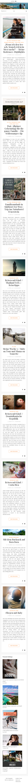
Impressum (18, 780)
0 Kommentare (18, 54)
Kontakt (17, 778)
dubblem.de (11, 780)
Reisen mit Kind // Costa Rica (14, 483)
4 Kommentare (17, 288)
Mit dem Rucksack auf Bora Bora (14, 540)
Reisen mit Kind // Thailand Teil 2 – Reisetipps (14, 283)
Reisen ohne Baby (9, 42)
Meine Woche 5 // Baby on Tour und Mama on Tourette (14, 351)
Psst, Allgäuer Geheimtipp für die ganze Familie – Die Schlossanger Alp (14, 130)
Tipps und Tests (19, 42)
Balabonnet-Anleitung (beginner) (10, 746)
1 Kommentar (17, 214)
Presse (20, 778)
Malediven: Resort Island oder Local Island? (12, 706)
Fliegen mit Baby (14, 612)
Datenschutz (18, 781)
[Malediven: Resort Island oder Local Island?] (10, 695)
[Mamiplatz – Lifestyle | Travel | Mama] (4, 11)
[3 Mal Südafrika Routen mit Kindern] (10, 719)
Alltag (9, 40)
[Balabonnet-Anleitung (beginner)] (12, 740)
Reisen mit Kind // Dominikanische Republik (14, 416)
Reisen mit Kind (16, 40)
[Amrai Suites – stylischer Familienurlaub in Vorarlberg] (12, 759)
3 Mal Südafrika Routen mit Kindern (10, 730)
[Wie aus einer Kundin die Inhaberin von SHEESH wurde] (10, 669)
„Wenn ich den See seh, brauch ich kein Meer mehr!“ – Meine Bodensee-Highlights (14, 48)
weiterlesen (14, 87)
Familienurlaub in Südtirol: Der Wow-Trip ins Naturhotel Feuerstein (14, 208)
